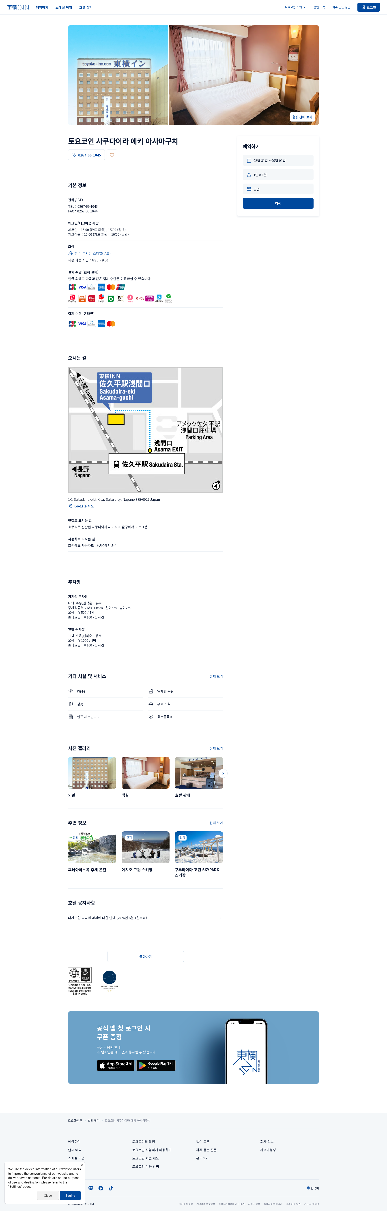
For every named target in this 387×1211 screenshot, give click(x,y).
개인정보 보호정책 (205, 1204)
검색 (278, 203)
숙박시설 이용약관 (273, 1204)
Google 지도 (84, 506)
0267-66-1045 (89, 155)
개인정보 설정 (186, 1204)
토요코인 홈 (75, 1121)
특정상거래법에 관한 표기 (232, 1204)
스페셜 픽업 (64, 7)
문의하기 (202, 1158)
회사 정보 (267, 1141)
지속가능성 (268, 1149)
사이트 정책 (254, 1204)
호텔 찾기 (86, 7)
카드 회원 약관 (311, 1204)
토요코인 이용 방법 (145, 1166)
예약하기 (42, 7)
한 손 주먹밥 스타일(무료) (92, 253)
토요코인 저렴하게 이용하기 (152, 1149)
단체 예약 (75, 1149)
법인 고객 (319, 7)
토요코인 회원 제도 (145, 1158)
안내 (117, 1047)
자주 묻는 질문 (341, 7)
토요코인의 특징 (143, 1141)
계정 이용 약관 (293, 1204)
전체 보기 (216, 676)
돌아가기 (145, 956)
